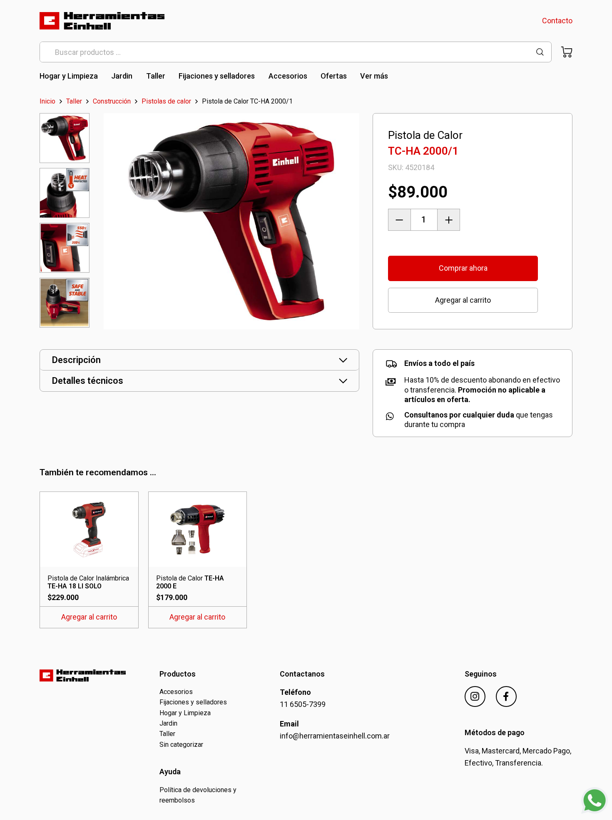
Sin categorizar (181, 744)
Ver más (374, 76)
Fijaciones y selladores (217, 76)
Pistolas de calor (166, 101)
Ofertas (334, 76)
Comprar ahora (463, 268)
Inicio (47, 101)
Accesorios (288, 76)
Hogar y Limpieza (69, 76)
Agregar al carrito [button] (89, 617)
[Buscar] (540, 52)
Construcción (112, 101)
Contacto (557, 20)
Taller (155, 76)
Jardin (121, 76)
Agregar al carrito (463, 300)
